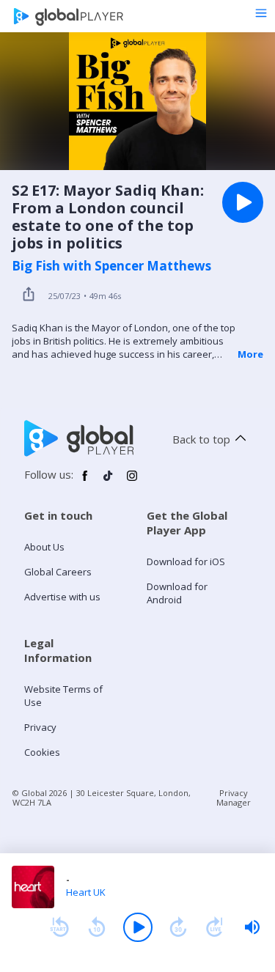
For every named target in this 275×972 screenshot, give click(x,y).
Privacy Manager (233, 797)
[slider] (252, 927)
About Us (44, 546)
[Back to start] (59, 927)
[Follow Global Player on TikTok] (108, 481)
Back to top (201, 439)
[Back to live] (215, 927)
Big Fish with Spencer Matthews (111, 266)
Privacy (40, 727)
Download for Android (177, 593)
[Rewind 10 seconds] (96, 927)
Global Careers (58, 571)
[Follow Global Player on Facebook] (85, 481)
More (250, 354)
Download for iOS (186, 561)
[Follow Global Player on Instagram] (132, 481)
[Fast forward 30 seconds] (178, 927)
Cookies (42, 752)
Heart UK (86, 892)
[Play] (138, 927)
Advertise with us (62, 596)
